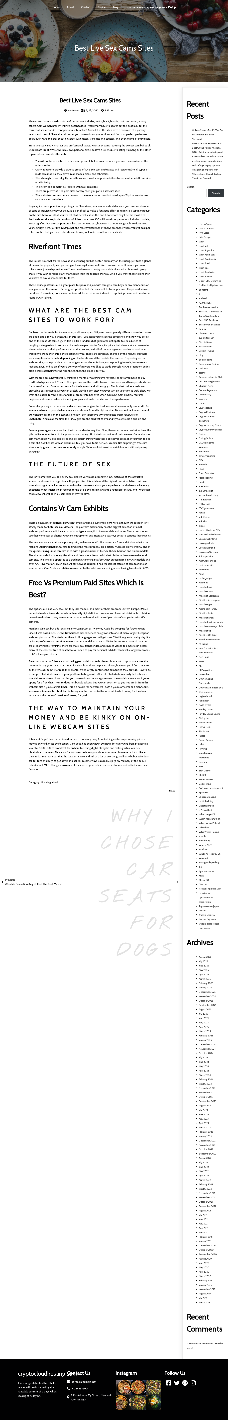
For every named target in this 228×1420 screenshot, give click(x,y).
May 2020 (204, 1267)
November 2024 (207, 1048)
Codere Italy (205, 394)
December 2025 (207, 991)
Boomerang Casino (209, 364)
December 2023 (207, 1088)
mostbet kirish (206, 617)
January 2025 (205, 1039)
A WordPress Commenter (200, 1343)
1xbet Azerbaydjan (208, 258)
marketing (204, 569)
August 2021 (205, 1210)
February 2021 (205, 1236)
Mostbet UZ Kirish (208, 635)
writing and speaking (209, 862)
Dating (202, 433)
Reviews (203, 748)
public (202, 744)
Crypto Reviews (207, 412)
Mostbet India (206, 613)
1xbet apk (203, 245)
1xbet (201, 241)
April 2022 (204, 1175)
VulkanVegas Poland (209, 831)
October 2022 (206, 1149)
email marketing (207, 455)
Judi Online (204, 516)
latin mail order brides (210, 534)
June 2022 (204, 1166)
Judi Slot (203, 521)
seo (201, 766)
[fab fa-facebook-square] (168, 1383)
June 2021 (203, 1219)
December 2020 (207, 1245)
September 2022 (207, 1153)
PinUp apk (204, 731)
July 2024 (203, 1057)
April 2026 (204, 974)
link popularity (206, 556)
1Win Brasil (204, 232)
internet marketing (208, 495)
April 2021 (203, 1227)
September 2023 (207, 1101)
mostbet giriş (205, 604)
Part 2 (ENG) (205, 704)
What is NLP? (205, 844)
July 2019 (203, 1297)
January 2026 (205, 987)
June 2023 (204, 1114)
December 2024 (207, 1044)
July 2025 (203, 1013)
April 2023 (204, 1123)
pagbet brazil (205, 696)
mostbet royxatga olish (211, 626)
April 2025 (204, 1026)
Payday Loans (206, 709)
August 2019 (205, 1293)
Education (204, 451)
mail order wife (206, 565)
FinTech (203, 464)
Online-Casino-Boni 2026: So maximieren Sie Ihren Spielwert (207, 134)
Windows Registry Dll (209, 853)
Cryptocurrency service (210, 429)
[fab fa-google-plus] (185, 1383)
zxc (200, 866)
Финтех (202, 910)
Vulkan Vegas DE (207, 814)
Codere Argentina (208, 390)
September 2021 (207, 1206)
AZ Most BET (205, 302)
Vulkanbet (204, 827)
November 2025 (207, 996)
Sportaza (203, 792)
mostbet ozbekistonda (211, 622)
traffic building (206, 801)
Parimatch (204, 700)
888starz (203, 289)
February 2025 (206, 1035)
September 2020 (208, 1254)
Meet (201, 573)
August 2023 (205, 1105)
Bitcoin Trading (206, 350)
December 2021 (207, 1193)
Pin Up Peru (204, 726)
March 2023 (205, 1127)
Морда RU (204, 879)
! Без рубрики (205, 224)
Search (190, 186)
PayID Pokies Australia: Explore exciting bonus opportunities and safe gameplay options (207, 161)
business (203, 368)
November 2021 (207, 1197)
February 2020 (206, 1280)
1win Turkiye (205, 237)
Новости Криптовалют (210, 888)
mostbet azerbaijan (209, 595)
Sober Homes (206, 779)
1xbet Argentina (206, 250)
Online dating (205, 691)
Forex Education (207, 473)
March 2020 (205, 1276)
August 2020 (205, 1258)
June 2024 (204, 1061)
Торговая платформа (209, 906)
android (203, 298)
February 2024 (206, 1079)
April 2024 (204, 1070)
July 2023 (203, 1109)
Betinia (202, 328)
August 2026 (205, 956)
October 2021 (206, 1201)
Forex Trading (205, 477)
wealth (202, 836)
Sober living (205, 783)
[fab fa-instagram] (193, 1383)
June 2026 (204, 965)
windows (203, 849)
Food (201, 468)
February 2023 (206, 1131)
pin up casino (205, 722)
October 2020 (206, 1249)
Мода (201, 875)
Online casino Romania (211, 687)
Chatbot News (206, 385)
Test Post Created (201, 178)
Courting (203, 398)
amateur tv (99, 641)
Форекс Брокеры (207, 914)
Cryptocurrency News (210, 425)
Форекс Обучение (207, 919)
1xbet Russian (205, 276)
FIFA (201, 460)
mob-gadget (205, 578)
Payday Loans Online (209, 713)
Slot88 (202, 774)
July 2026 (203, 961)
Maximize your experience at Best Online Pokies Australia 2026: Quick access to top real (207, 148)
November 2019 (207, 1289)
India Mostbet (206, 490)
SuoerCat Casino (207, 796)
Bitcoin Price (205, 346)
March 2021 (204, 1232)
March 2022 (205, 1179)
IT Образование (206, 508)
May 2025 (204, 1022)
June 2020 (204, 1263)
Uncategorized (49, 782)
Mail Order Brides (207, 560)
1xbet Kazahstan (207, 272)
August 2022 (205, 1158)
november (204, 674)
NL (200, 665)
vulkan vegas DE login (209, 818)
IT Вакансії (204, 503)
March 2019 (204, 1302)
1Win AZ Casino (206, 228)
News (201, 661)
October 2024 (206, 1053)
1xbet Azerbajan (207, 254)
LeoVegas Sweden (208, 552)
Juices (202, 525)
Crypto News (205, 407)
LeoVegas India (206, 543)
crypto (202, 403)
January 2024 (205, 1083)
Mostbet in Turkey (208, 608)
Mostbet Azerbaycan (209, 600)
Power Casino (206, 740)
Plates (202, 735)
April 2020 (204, 1271)
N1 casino (203, 643)
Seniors (203, 761)
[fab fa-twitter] (177, 1383)
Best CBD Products (208, 320)
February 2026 (206, 983)
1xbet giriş (203, 267)
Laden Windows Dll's (209, 530)
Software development (211, 788)
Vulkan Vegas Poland (209, 823)
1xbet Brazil (204, 263)
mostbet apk (205, 586)
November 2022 (207, 1144)
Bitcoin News (205, 342)
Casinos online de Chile (211, 377)
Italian (202, 512)
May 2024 (204, 1066)
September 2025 (207, 1005)
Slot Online (204, 770)
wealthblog (204, 840)
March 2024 (205, 1075)
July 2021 (203, 1214)
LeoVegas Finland (208, 538)
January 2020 (205, 1284)
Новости (203, 884)
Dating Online (206, 438)
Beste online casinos (209, 324)
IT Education (205, 499)
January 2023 (205, 1136)
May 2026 (204, 969)
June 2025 (204, 1018)
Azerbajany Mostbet (209, 307)
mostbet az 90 (206, 591)
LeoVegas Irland (207, 547)
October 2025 (206, 1000)
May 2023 (204, 1118)
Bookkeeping (205, 359)
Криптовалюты (206, 871)
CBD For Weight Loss (209, 381)
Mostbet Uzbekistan (209, 639)
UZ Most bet (205, 810)
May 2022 (204, 1171)
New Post (204, 656)
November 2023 (207, 1092)
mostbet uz (205, 630)
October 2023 (206, 1096)
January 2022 (205, 1188)
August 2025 (205, 1009)
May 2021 (203, 1223)
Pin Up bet (204, 718)
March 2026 (205, 978)
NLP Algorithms (206, 670)
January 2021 (205, 1241)
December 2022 (207, 1140)
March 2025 (205, 1031)
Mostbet (203, 582)
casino (202, 372)
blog (201, 355)
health (202, 482)
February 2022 (206, 1184)
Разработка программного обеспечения (206, 897)
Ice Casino (204, 486)
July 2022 (203, 1162)
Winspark (203, 858)
